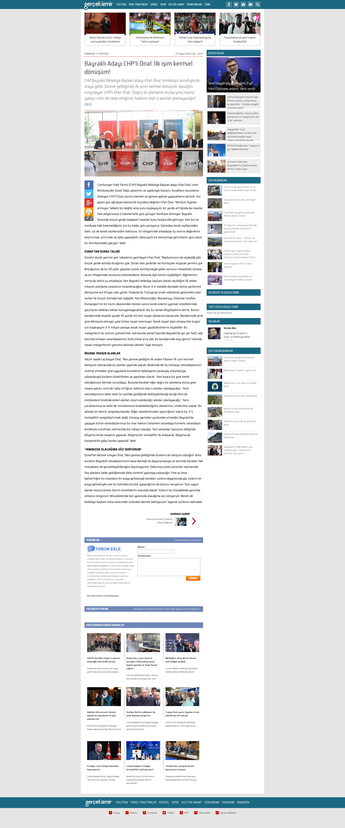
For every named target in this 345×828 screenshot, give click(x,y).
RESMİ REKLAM (194, 4)
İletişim (133, 813)
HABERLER (89, 54)
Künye (117, 813)
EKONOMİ (228, 802)
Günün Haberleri (228, 813)
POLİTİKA (121, 4)
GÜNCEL (154, 4)
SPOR (163, 4)
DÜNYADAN (212, 802)
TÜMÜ (207, 4)
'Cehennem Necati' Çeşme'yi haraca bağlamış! (159, 520)
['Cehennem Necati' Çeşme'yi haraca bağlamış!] (180, 526)
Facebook (152, 813)
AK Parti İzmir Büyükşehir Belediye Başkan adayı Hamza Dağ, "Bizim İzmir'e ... (104, 729)
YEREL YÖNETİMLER (138, 4)
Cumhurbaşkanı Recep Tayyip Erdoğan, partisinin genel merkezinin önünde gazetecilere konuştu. (142, 726)
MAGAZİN (243, 802)
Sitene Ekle (204, 813)
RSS (186, 813)
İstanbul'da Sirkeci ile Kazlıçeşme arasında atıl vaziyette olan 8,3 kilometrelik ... (140, 780)
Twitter (170, 813)
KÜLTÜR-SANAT (176, 4)
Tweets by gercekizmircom (219, 312)
